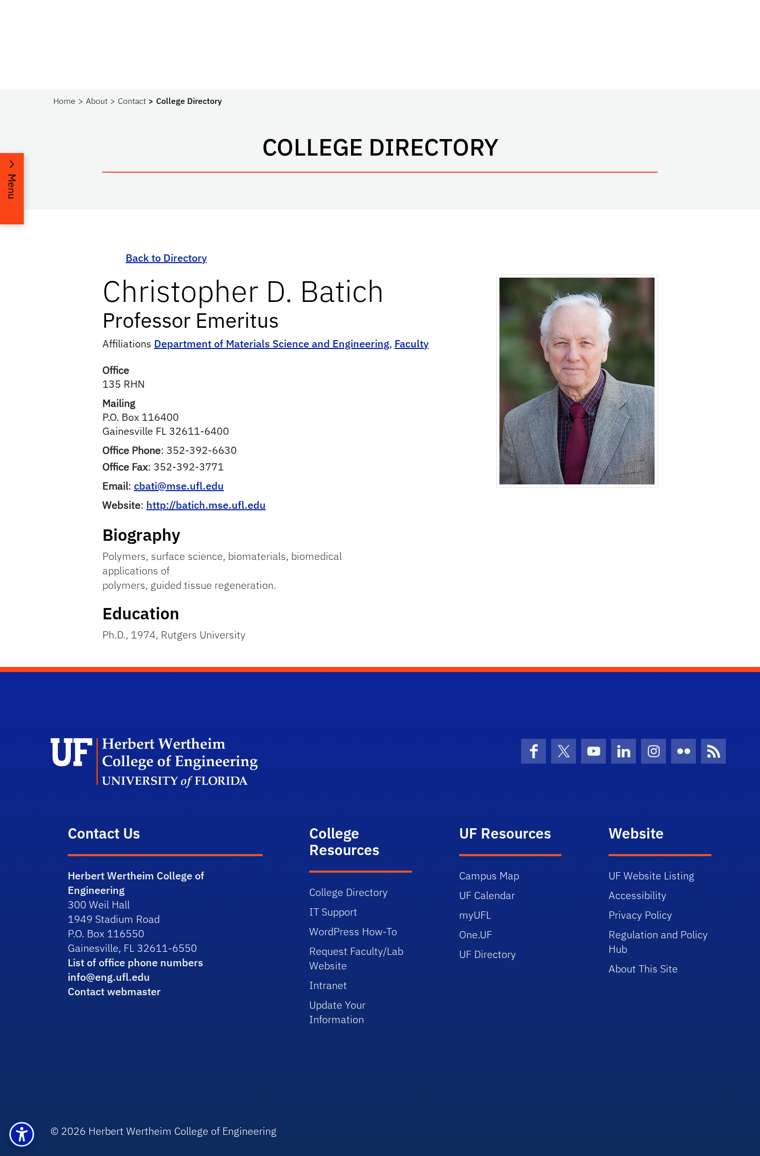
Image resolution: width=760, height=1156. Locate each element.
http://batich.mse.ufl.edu (206, 505)
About (97, 101)
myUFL (475, 915)
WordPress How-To (353, 931)
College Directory (348, 892)
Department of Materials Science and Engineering (271, 344)
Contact (132, 101)
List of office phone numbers (135, 962)
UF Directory (487, 954)
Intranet (328, 985)
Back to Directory (166, 258)
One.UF (475, 934)
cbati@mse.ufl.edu (179, 486)
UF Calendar (487, 895)
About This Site (643, 969)
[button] (21, 1134)
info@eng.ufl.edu (109, 977)
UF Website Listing (651, 876)
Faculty (411, 344)
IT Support (333, 912)
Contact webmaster (114, 991)
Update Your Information (337, 1012)
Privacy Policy (640, 915)
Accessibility (637, 895)
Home (64, 101)
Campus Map (489, 876)
